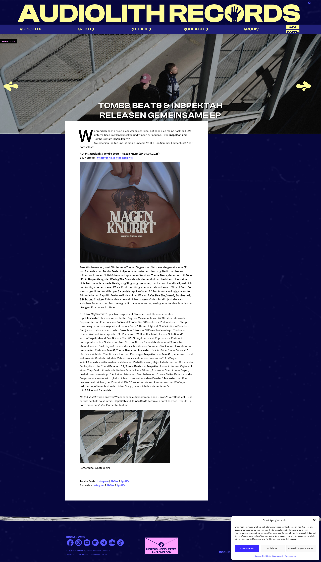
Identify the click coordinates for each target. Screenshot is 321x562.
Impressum (290, 556)
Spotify (125, 481)
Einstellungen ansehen (301, 548)
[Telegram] (103, 542)
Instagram (103, 481)
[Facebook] (70, 542)
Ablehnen (272, 548)
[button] (314, 520)
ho (292, 27)
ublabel (196, 29)
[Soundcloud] (112, 542)
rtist (85, 29)
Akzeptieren (247, 548)
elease (141, 29)
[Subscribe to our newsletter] (161, 545)
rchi (251, 29)
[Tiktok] (120, 542)
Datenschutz (278, 556)
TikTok (114, 481)
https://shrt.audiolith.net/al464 (115, 157)
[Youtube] (87, 542)
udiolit (30, 29)
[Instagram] (78, 542)
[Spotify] (95, 542)
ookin (293, 31)
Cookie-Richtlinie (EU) (237, 552)
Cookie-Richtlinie (263, 556)
